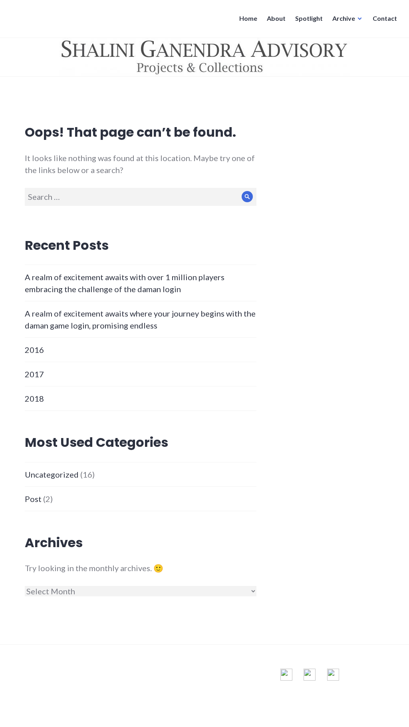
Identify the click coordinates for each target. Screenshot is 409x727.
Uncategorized (52, 474)
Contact (385, 18)
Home (248, 18)
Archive (343, 18)
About (276, 18)
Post (33, 499)
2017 (34, 374)
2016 (34, 350)
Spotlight (309, 18)
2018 (34, 398)
